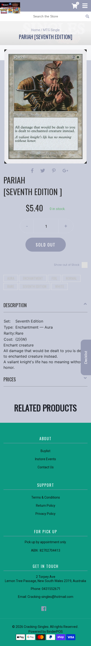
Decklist (86, 357)
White (59, 286)
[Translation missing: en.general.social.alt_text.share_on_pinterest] (54, 170)
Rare (10, 286)
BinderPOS (55, 631)
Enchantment (33, 278)
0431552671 (51, 589)
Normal (71, 278)
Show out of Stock (66, 265)
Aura (10, 278)
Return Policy (45, 505)
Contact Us (46, 467)
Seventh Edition (34, 286)
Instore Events (45, 459)
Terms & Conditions (45, 497)
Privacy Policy (45, 514)
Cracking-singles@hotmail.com (50, 597)
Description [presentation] (15, 305)
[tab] (46, 307)
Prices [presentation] (10, 379)
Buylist (45, 451)
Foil (54, 278)
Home (35, 30)
